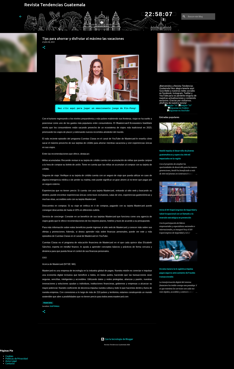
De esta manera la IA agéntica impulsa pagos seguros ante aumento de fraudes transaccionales (177, 273)
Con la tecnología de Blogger (118, 339)
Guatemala (54, 306)
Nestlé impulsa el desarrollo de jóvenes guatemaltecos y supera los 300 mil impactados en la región (176, 155)
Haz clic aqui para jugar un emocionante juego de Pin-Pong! (97, 108)
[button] (44, 47)
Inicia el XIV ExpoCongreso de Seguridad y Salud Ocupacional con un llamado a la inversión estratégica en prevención (178, 214)
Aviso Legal (11, 361)
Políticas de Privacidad (16, 358)
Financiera (47, 303)
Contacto (10, 363)
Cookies (9, 356)
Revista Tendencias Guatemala (54, 4)
